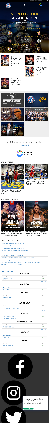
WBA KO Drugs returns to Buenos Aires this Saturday (12, 264)
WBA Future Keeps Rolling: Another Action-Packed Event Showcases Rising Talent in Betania (35, 182)
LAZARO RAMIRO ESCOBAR (8, 316)
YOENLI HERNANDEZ (7, 326)
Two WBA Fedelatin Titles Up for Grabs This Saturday (12, 243)
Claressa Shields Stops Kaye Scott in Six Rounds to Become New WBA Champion (18, 257)
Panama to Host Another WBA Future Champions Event (13, 245)
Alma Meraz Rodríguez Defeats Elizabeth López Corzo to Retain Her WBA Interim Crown (20, 260)
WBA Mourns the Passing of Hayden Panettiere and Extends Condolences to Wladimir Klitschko (21, 262)
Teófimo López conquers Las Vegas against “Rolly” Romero (13, 248)
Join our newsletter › (24, 145)
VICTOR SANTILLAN (7, 297)
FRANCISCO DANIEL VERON (8, 327)
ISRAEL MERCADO (6, 287)
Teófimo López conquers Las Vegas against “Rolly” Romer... (16, 81)
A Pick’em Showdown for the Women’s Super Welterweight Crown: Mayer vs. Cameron (11, 233)
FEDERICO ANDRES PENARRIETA (9, 318)
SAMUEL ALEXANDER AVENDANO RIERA (11, 308)
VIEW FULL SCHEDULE (24, 51)
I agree (28, 408)
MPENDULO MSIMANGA (8, 345)
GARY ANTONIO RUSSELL (8, 299)
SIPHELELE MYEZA (6, 347)
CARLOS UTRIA (6, 289)
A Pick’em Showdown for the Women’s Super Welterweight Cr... (16, 60)
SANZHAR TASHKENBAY (8, 278)
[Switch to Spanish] (45, 0)
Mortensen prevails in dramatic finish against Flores (12, 255)
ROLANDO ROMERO (7, 335)
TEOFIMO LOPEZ (6, 337)
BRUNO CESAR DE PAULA (8, 307)
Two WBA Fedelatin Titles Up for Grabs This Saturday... (42, 59)
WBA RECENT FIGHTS (7, 271)
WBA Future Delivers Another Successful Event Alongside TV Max (11, 191)
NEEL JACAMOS (6, 279)
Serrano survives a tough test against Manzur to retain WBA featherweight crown (36, 233)
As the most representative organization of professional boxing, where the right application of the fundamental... (24, 23)
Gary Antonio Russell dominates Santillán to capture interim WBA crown (16, 250)
